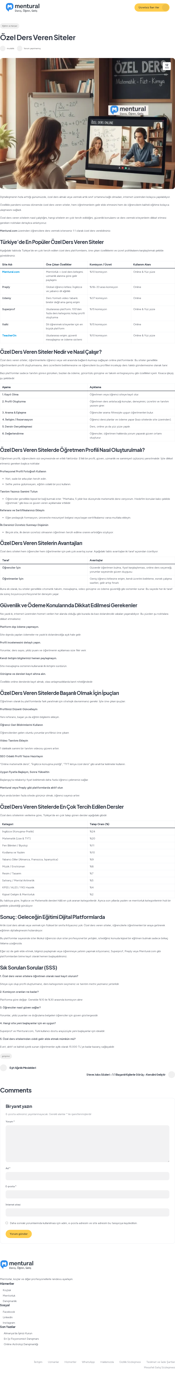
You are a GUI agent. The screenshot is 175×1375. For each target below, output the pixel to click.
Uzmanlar (53, 1362)
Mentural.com (10, 271)
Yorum (10, 1121)
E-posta (11, 1186)
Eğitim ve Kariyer (9, 26)
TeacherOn (9, 335)
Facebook (9, 1311)
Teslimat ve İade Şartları (160, 1362)
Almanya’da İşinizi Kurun (18, 1333)
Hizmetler (70, 1362)
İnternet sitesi (13, 1204)
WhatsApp (88, 1362)
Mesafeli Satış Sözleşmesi (159, 1367)
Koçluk (7, 1290)
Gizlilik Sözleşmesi (130, 1362)
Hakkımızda (107, 1362)
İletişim (38, 1362)
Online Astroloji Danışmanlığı (21, 1344)
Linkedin (8, 1317)
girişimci (6, 1056)
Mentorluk (9, 1295)
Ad (8, 1168)
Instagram (9, 1322)
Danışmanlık (10, 1301)
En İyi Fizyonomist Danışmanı (21, 1338)
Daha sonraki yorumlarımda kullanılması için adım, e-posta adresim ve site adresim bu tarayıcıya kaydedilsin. (73, 1223)
